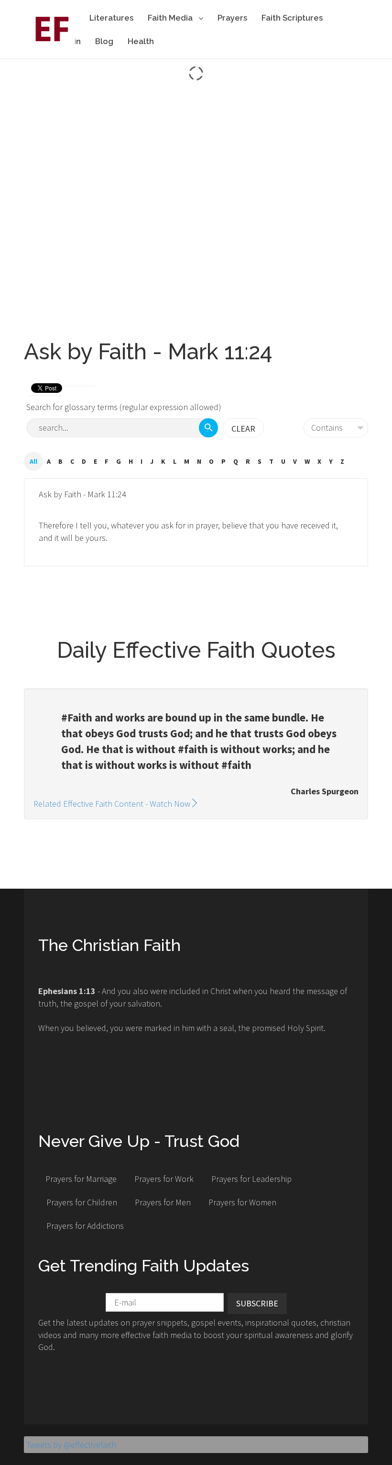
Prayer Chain (56, 41)
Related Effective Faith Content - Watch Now (111, 803)
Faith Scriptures (292, 18)
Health (141, 41)
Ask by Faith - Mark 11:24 (82, 494)
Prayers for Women (242, 1202)
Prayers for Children (81, 1202)
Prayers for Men (163, 1202)
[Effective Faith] (49, 28)
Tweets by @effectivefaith (71, 1444)
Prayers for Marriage (81, 1178)
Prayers (232, 18)
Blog (104, 41)
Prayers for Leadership (251, 1178)
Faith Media (171, 18)
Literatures (111, 18)
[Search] (208, 427)
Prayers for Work (164, 1178)
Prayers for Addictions (85, 1225)
